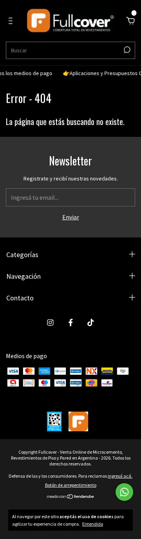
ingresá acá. (120, 476)
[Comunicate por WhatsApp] (124, 492)
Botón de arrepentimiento (70, 485)
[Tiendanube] (70, 497)
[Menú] (12, 21)
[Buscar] (126, 49)
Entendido (92, 524)
